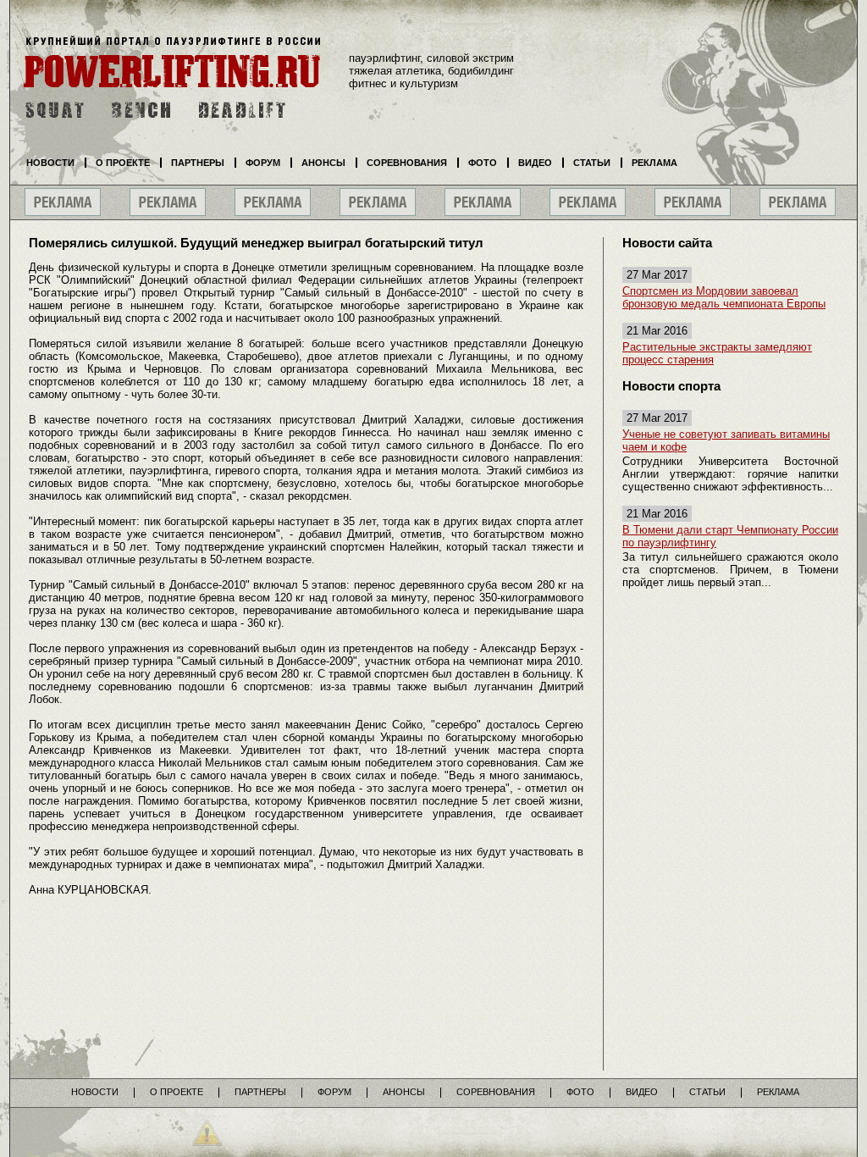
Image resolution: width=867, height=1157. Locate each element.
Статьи (591, 163)
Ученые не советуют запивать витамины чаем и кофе (726, 440)
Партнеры (197, 163)
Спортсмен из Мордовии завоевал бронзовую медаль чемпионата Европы (724, 297)
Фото (482, 163)
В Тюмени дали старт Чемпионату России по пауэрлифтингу (730, 536)
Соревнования (407, 163)
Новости (50, 163)
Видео (535, 163)
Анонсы (323, 163)
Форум (263, 163)
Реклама (654, 163)
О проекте (123, 163)
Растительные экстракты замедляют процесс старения (717, 353)
